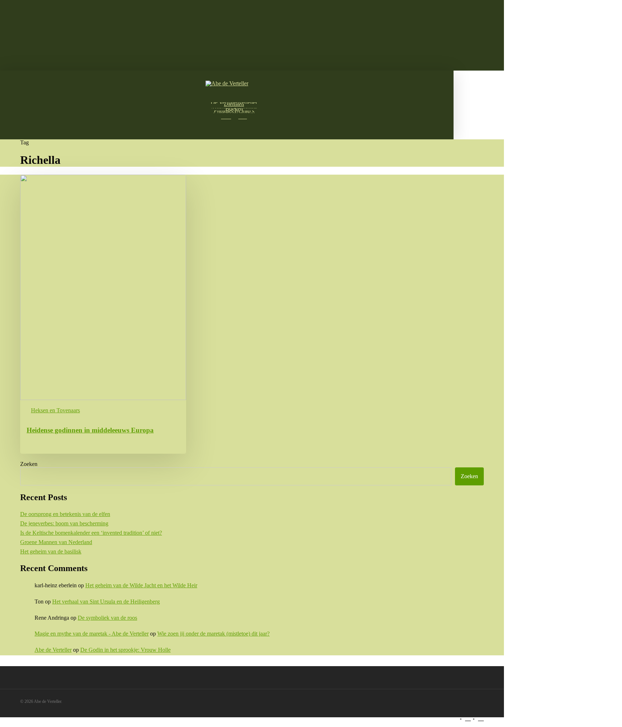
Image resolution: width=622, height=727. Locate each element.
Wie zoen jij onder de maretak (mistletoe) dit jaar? (213, 633)
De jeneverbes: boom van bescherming (64, 523)
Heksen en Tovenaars (55, 410)
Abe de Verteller (53, 650)
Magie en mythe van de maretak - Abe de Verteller (92, 633)
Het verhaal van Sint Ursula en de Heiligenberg (106, 601)
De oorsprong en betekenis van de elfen (65, 514)
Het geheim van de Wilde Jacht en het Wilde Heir (141, 585)
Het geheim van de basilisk (50, 551)
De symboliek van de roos (107, 618)
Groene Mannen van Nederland (56, 542)
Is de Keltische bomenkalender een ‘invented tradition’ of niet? (91, 533)
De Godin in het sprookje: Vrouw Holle (125, 650)
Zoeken (28, 464)
